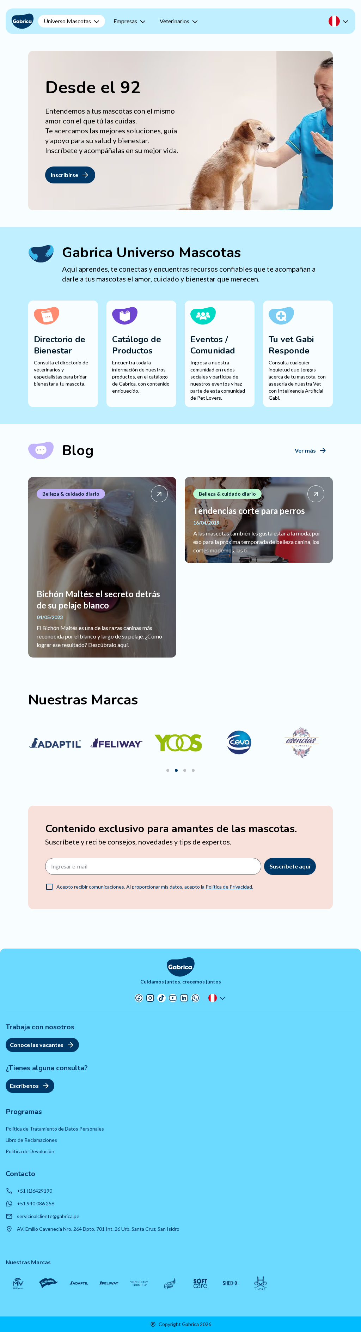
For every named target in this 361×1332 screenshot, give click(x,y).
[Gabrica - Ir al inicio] (22, 21)
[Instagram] (150, 998)
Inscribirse (64, 174)
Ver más (305, 450)
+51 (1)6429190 (34, 1191)
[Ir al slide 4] (193, 770)
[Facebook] (139, 998)
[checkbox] (49, 887)
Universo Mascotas (67, 21)
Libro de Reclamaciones (31, 1140)
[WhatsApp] (195, 998)
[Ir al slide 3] (184, 770)
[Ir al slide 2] (176, 770)
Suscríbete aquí (290, 866)
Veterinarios (174, 21)
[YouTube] (173, 998)
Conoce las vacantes (36, 1044)
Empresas (125, 21)
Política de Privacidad (229, 887)
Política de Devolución (30, 1151)
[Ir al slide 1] (167, 770)
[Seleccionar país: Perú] (339, 21)
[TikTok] (161, 998)
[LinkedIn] (184, 998)
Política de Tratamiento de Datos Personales (55, 1129)
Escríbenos (24, 1085)
